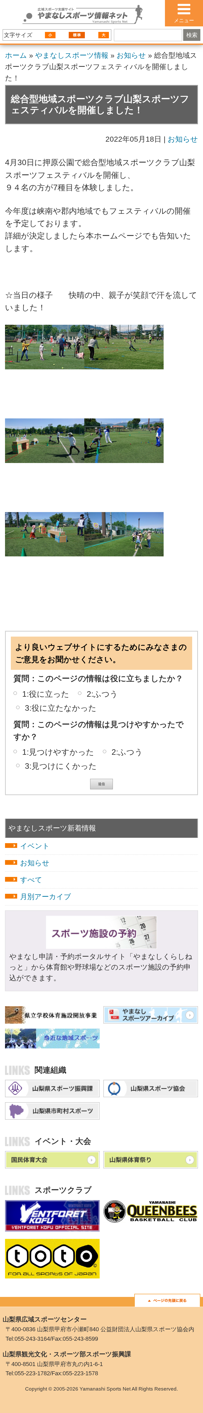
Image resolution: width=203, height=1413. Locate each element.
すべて (31, 880)
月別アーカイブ (45, 897)
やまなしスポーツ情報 (71, 55)
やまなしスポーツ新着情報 (52, 828)
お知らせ (131, 55)
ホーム (16, 55)
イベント (35, 846)
